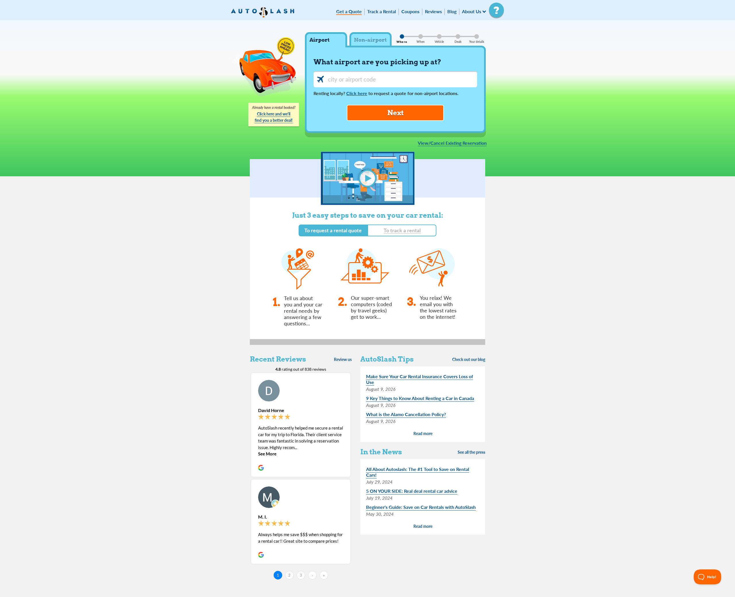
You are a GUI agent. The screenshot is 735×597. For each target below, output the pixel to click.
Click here (356, 93)
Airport (320, 40)
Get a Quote (349, 12)
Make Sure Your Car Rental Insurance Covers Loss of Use (419, 379)
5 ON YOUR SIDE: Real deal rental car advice (411, 491)
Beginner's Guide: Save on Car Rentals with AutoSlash (421, 507)
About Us (471, 12)
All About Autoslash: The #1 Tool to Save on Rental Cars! (417, 472)
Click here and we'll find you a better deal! (274, 117)
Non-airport (370, 40)
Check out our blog (468, 359)
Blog (452, 12)
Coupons (410, 12)
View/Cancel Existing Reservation (452, 143)
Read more (422, 433)
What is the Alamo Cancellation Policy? (406, 414)
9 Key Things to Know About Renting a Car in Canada (420, 398)
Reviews (433, 12)
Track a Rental (381, 12)
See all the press (471, 452)
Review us (343, 359)
